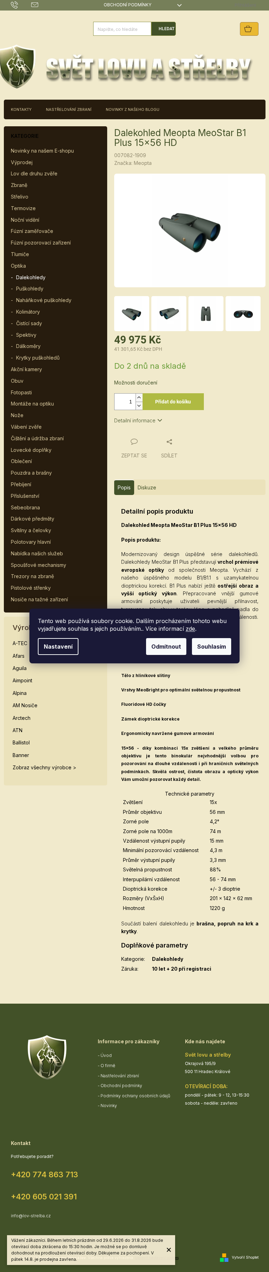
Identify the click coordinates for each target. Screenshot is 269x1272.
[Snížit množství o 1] (139, 406)
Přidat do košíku (173, 401)
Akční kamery (26, 369)
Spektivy (26, 335)
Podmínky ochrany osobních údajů (135, 1095)
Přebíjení (21, 484)
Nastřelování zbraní (120, 1075)
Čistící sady (29, 323)
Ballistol (21, 742)
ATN (17, 730)
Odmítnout (166, 646)
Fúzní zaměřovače (32, 231)
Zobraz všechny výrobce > (44, 767)
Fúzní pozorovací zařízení (41, 243)
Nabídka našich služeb (37, 553)
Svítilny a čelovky (31, 530)
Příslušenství (25, 496)
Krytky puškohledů (38, 358)
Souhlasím (211, 646)
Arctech (21, 718)
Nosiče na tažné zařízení (39, 599)
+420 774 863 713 (44, 1174)
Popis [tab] (124, 487)
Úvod (106, 1055)
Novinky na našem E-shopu (42, 151)
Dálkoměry (28, 346)
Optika (18, 266)
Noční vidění (25, 220)
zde (190, 628)
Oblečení (21, 461)
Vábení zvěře (26, 427)
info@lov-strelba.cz (31, 1215)
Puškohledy (29, 289)
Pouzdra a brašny (31, 473)
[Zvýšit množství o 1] (139, 398)
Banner (21, 755)
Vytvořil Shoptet (245, 1257)
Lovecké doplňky (31, 450)
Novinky (109, 1105)
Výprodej (22, 162)
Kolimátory (28, 312)
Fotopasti (21, 392)
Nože (17, 415)
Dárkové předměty (32, 519)
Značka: (133, 163)
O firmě (108, 1065)
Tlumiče (20, 254)
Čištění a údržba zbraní (37, 438)
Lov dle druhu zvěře (34, 173)
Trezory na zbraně (32, 576)
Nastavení (58, 646)
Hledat (166, 28)
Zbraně (19, 185)
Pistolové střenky (31, 588)
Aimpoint (22, 680)
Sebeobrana (25, 507)
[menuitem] (21, 109)
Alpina (20, 693)
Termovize (23, 208)
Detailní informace (135, 420)
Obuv (17, 381)
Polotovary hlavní (31, 542)
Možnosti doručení (135, 383)
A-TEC (20, 643)
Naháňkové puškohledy (43, 300)
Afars (19, 656)
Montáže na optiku (32, 404)
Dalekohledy (31, 277)
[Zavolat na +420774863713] (21, 4)
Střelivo (19, 197)
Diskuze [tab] (147, 487)
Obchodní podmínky (127, 4)
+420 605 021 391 (44, 1196)
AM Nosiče (25, 705)
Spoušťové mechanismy (38, 565)
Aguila (20, 668)
